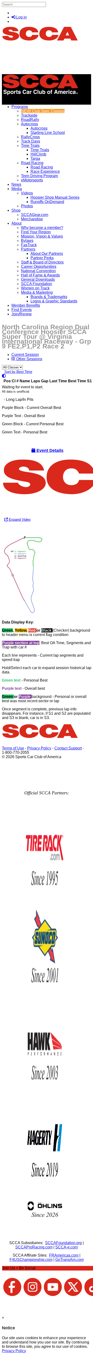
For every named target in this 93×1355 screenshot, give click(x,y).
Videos (27, 193)
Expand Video (19, 519)
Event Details (49, 450)
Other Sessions (28, 359)
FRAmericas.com (63, 1255)
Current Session (25, 355)
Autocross (29, 124)
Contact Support (68, 748)
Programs (19, 107)
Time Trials (30, 146)
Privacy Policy (39, 748)
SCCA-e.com (66, 1247)
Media (16, 189)
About (16, 223)
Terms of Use (13, 748)
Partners (28, 249)
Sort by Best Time (18, 372)
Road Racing (32, 163)
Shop (16, 210)
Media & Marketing (37, 292)
